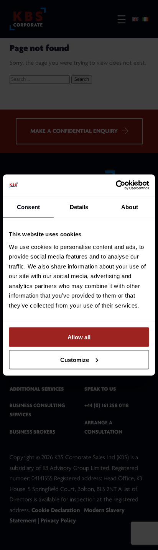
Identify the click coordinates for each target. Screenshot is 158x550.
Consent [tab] (28, 206)
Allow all (79, 337)
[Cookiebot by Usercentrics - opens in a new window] (115, 185)
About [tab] (129, 206)
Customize (74, 359)
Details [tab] (79, 206)
